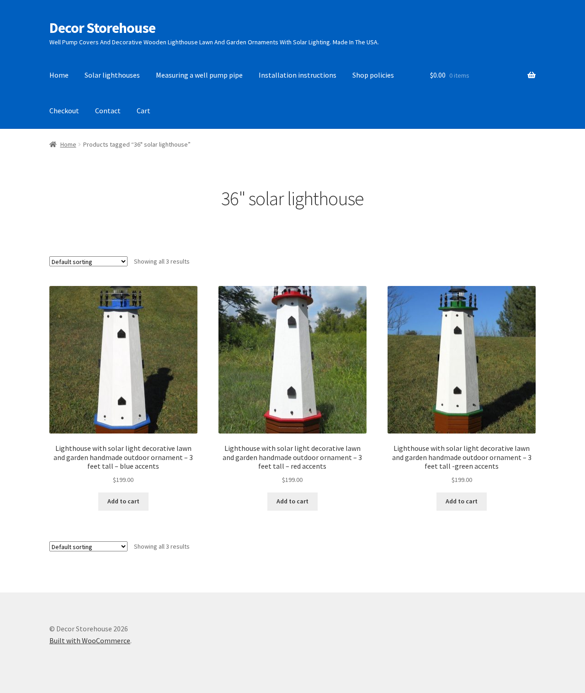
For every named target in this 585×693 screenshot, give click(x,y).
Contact (108, 110)
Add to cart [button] (123, 501)
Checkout (64, 110)
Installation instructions (297, 74)
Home (59, 74)
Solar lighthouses (112, 74)
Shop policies (373, 74)
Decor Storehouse (102, 28)
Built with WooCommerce (89, 640)
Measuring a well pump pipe (199, 74)
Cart (143, 110)
